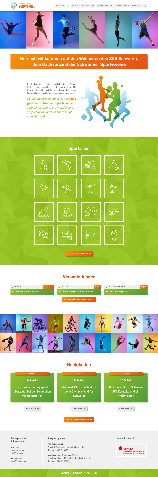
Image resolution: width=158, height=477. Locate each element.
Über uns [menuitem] (136, 5)
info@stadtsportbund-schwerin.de (69, 447)
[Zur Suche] (144, 5)
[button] (67, 5)
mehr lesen (31, 408)
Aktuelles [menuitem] (60, 5)
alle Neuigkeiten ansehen (77, 419)
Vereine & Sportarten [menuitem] (80, 5)
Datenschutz (91, 473)
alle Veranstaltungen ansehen (77, 299)
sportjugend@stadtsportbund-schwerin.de (72, 458)
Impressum (78, 473)
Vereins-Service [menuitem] (122, 5)
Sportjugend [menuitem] (102, 5)
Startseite (65, 473)
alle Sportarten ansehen (77, 253)
